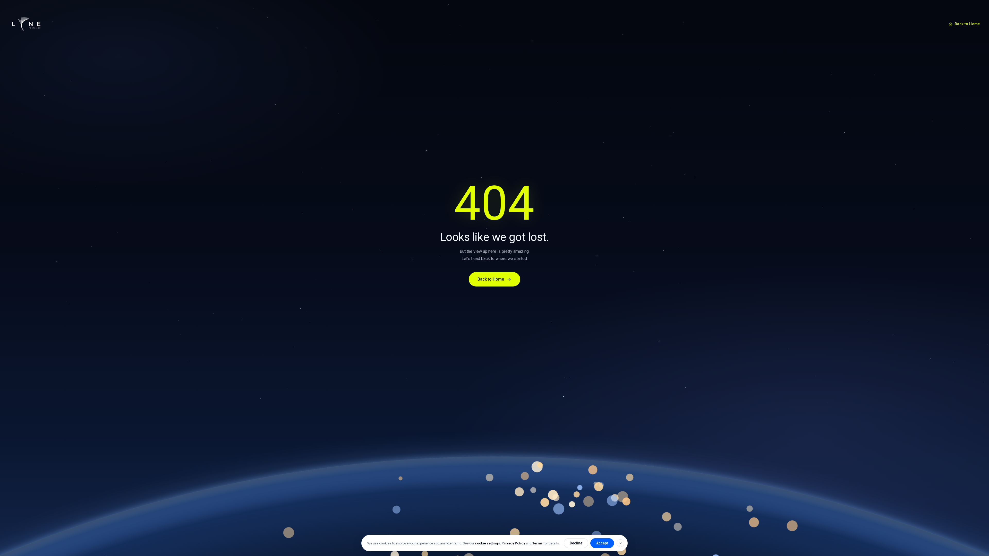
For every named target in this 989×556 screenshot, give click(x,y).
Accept (602, 543)
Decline (576, 543)
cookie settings (487, 543)
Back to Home (967, 24)
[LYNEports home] (26, 24)
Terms (537, 543)
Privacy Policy (513, 543)
